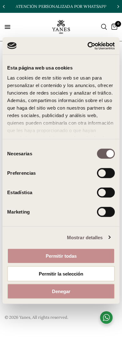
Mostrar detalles (85, 237)
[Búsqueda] (104, 27)
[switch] (106, 173)
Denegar (61, 291)
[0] (113, 27)
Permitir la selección (61, 273)
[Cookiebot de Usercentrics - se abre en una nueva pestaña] (88, 46)
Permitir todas (61, 256)
